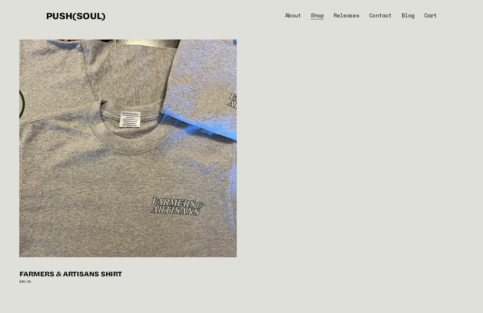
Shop (317, 15)
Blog (408, 15)
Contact (380, 15)
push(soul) (75, 15)
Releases (346, 15)
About (293, 15)
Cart (430, 15)
